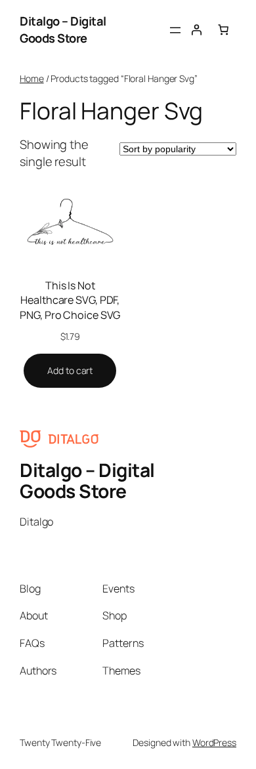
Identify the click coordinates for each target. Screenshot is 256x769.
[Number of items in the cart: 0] (223, 29)
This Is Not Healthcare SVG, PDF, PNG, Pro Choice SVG (70, 300)
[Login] (196, 29)
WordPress (214, 742)
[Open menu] (175, 30)
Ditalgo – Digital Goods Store (63, 29)
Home (32, 78)
